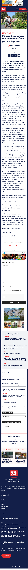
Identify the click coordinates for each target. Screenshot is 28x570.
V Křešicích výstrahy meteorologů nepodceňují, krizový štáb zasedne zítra (7, 461)
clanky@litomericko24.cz (12, 245)
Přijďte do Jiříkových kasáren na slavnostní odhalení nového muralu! (13, 390)
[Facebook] (9, 55)
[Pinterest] (15, 55)
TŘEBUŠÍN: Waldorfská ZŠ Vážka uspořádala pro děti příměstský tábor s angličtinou (13, 384)
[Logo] (3, 9)
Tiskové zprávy (7, 33)
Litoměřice (5, 32)
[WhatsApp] (19, 55)
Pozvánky (4, 399)
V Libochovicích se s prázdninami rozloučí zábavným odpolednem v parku (13, 378)
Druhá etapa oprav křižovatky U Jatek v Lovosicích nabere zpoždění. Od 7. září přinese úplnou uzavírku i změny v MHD (15, 359)
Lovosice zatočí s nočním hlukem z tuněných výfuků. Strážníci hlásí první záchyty (15, 340)
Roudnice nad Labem (10, 343)
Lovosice (6, 336)
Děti (5, 351)
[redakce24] (9, 45)
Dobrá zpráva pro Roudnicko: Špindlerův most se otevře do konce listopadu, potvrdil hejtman (15, 347)
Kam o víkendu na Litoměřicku (12, 353)
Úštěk (5, 363)
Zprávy (12, 32)
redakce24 (17, 45)
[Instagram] (12, 566)
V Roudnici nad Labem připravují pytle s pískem (20, 461)
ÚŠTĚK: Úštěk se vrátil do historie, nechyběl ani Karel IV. (13, 366)
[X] (12, 55)
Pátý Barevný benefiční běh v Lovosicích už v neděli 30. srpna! (13, 407)
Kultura (4, 387)
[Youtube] (19, 566)
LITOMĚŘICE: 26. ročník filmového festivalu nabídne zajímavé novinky (13, 401)
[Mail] (15, 566)
